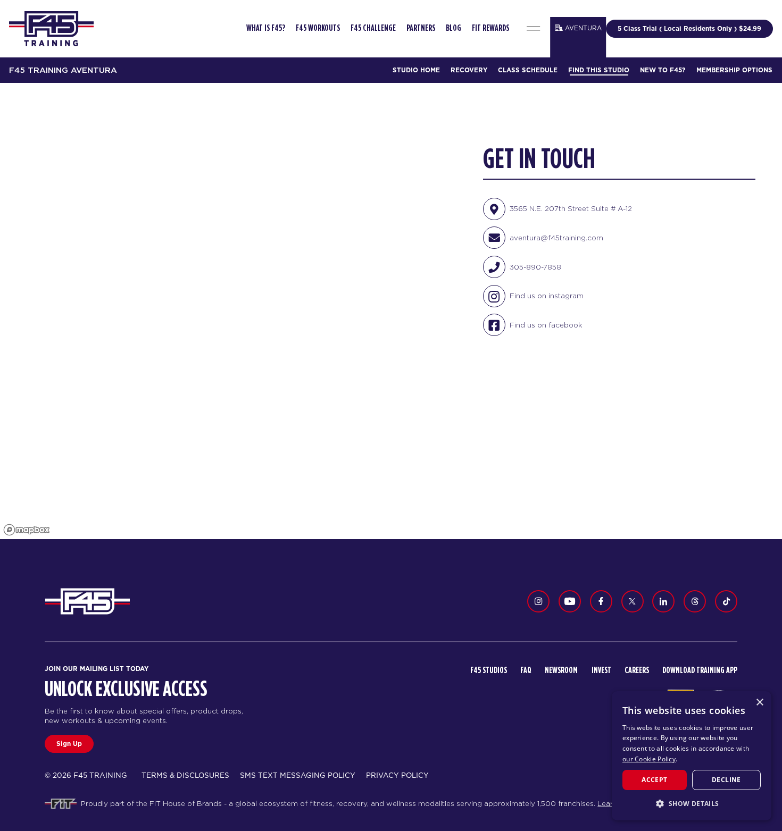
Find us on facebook (546, 325)
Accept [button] (654, 779)
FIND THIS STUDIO (598, 69)
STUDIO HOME (416, 69)
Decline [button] (726, 779)
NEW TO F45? (662, 69)
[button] (691, 803)
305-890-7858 (535, 267)
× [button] (759, 703)
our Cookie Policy (649, 758)
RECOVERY (469, 69)
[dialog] (691, 755)
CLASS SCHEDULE (528, 69)
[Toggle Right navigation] (534, 29)
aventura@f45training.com (556, 237)
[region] (228, 311)
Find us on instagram (547, 295)
